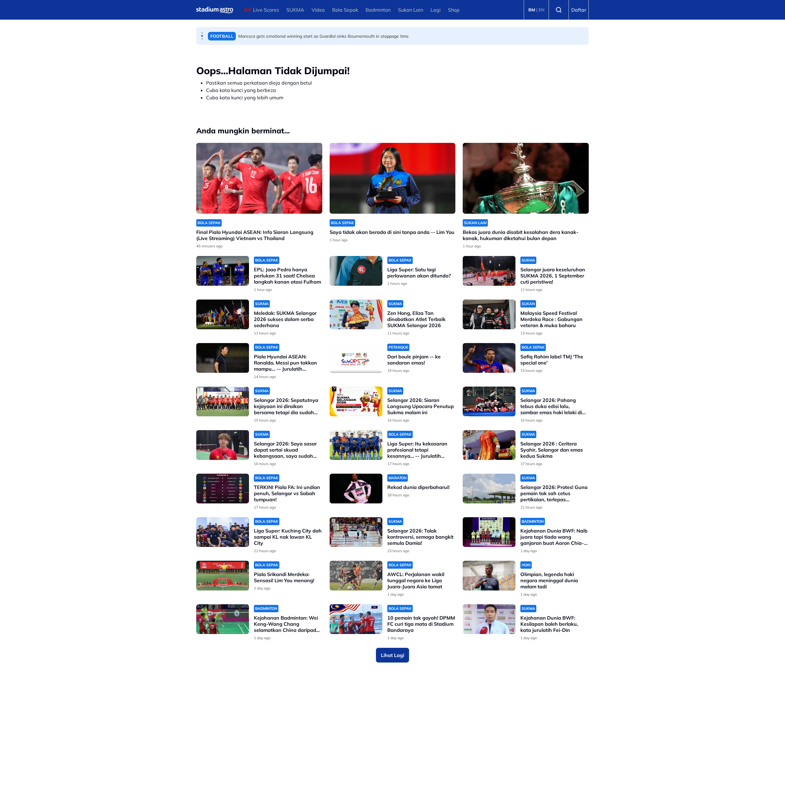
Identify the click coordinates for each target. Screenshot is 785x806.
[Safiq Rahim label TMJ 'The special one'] (489, 358)
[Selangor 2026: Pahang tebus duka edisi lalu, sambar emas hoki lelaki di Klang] (489, 401)
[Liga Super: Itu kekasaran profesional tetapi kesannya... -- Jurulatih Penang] (356, 445)
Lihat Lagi (392, 655)
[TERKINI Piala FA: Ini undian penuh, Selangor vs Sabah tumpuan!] (222, 488)
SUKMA (295, 10)
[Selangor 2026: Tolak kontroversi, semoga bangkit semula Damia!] (356, 532)
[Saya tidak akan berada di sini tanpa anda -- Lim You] (393, 178)
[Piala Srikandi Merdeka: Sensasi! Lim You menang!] (222, 575)
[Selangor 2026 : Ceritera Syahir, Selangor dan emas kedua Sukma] (489, 445)
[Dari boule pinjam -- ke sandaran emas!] (356, 358)
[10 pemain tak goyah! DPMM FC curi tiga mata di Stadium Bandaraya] (356, 619)
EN (541, 10)
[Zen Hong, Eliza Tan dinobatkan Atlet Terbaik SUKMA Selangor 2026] (356, 314)
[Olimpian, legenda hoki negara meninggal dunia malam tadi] (489, 575)
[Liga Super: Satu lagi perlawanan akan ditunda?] (356, 271)
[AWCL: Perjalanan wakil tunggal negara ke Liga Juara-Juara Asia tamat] (356, 575)
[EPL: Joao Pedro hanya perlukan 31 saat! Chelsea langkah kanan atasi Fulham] (222, 271)
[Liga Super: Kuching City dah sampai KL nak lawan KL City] (222, 532)
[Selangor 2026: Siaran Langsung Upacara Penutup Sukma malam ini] (356, 401)
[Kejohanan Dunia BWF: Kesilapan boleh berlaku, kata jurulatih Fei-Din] (489, 619)
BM (531, 10)
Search (559, 10)
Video (318, 10)
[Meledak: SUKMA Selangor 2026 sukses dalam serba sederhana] (222, 314)
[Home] (214, 10)
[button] (202, 33)
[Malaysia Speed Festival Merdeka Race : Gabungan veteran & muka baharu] (489, 314)
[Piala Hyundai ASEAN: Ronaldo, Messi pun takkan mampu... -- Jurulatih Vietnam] (222, 358)
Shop (454, 10)
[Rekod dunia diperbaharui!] (356, 488)
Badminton (378, 10)
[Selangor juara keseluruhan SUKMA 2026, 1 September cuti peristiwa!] (489, 271)
